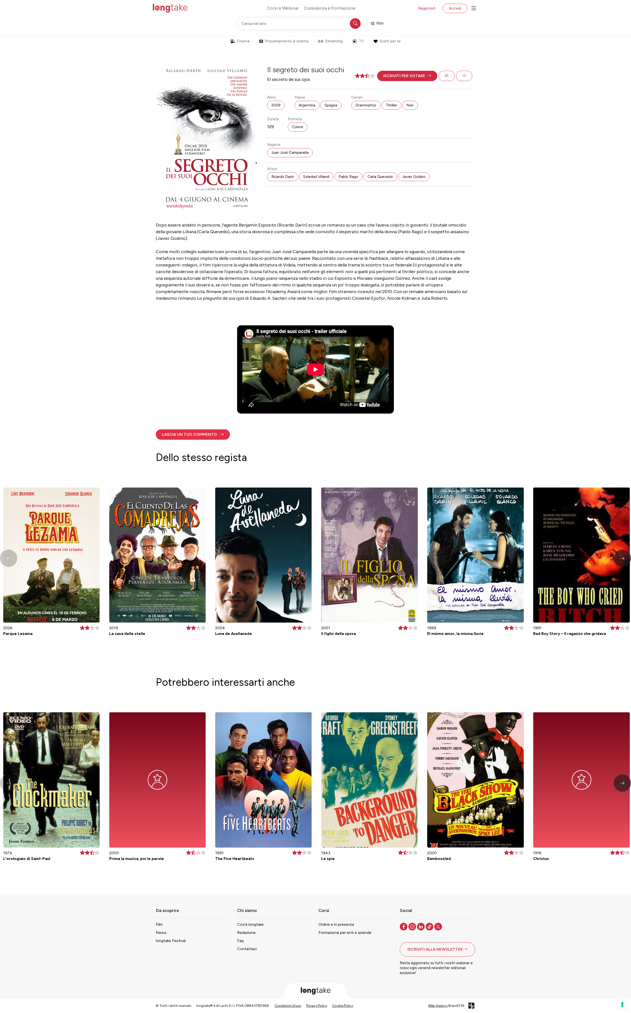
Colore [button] (297, 127)
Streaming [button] (334, 41)
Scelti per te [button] (390, 41)
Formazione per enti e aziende (344, 932)
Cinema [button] (243, 41)
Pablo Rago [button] (348, 177)
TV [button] (361, 41)
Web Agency (438, 1006)
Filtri (380, 23)
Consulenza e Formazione (329, 8)
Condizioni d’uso (288, 1006)
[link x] (438, 926)
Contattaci (247, 948)
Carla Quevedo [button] (380, 177)
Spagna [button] (331, 105)
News (161, 932)
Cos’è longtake (250, 924)
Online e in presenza (336, 924)
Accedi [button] (455, 8)
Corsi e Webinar (283, 8)
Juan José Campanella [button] (290, 152)
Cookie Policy (342, 1006)
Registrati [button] (426, 8)
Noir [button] (410, 105)
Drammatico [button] (365, 105)
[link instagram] (412, 926)
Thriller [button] (391, 105)
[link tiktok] (430, 926)
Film (159, 924)
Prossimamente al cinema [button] (286, 41)
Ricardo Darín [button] (282, 177)
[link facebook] (404, 926)
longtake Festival (171, 940)
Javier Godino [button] (413, 177)
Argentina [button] (307, 105)
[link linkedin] (421, 926)
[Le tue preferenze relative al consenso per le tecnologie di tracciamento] (622, 1004)
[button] (407, 76)
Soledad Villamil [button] (316, 177)
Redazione (246, 932)
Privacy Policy (316, 1006)
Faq (240, 940)
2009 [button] (275, 105)
